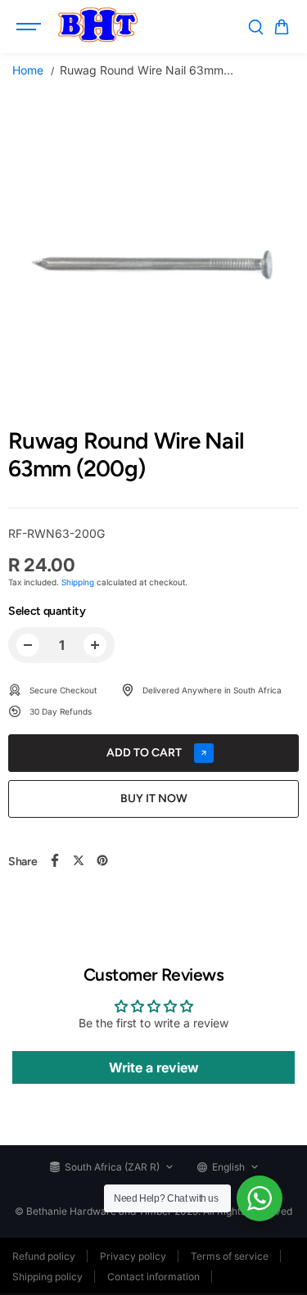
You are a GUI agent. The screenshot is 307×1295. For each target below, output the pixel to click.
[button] (282, 27)
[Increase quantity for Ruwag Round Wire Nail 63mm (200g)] (95, 645)
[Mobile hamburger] (30, 27)
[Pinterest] (102, 860)
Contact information (153, 1276)
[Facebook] (55, 860)
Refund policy (43, 1256)
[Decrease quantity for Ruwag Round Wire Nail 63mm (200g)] (27, 645)
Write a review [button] (154, 1067)
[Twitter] (78, 860)
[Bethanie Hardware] (97, 27)
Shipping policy (47, 1276)
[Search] (255, 27)
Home (27, 70)
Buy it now (153, 798)
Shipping (77, 582)
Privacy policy (133, 1256)
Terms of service (230, 1256)
